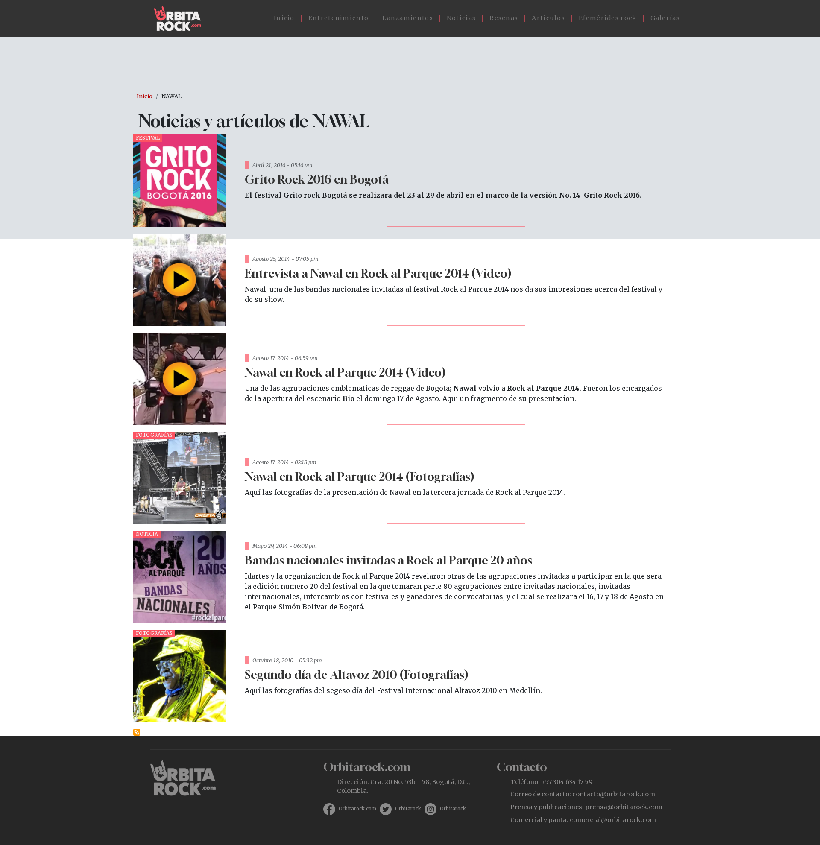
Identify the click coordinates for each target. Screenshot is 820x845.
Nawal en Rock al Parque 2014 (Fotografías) (359, 476)
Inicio (284, 18)
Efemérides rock (608, 18)
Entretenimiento (338, 18)
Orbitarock (408, 809)
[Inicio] (181, 18)
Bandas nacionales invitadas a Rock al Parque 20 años (388, 560)
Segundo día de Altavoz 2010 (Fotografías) (356, 674)
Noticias (461, 18)
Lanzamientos (407, 18)
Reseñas (503, 18)
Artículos (548, 18)
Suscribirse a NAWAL (136, 732)
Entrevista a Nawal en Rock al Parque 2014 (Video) (378, 273)
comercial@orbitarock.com (613, 820)
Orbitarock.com (357, 809)
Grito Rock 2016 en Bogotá (317, 179)
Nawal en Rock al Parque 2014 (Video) (345, 372)
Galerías (665, 18)
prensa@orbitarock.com (623, 807)
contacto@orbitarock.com (613, 794)
